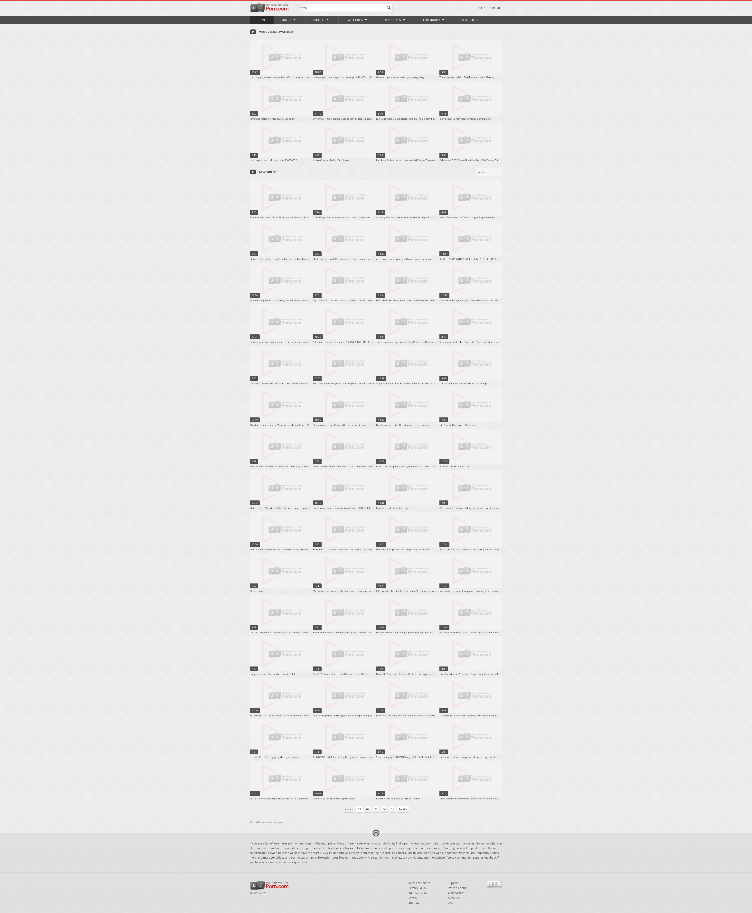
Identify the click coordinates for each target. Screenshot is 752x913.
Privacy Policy (417, 888)
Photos (318, 20)
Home (262, 20)
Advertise (454, 897)
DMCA (413, 897)
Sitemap (414, 902)
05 (392, 809)
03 (376, 809)
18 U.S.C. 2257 (418, 893)
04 (384, 809)
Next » (403, 809)
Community (431, 20)
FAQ (450, 902)
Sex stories (470, 20)
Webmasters (456, 893)
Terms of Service (419, 883)
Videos (286, 20)
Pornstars (393, 20)
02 (367, 809)
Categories (354, 20)
